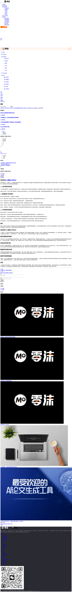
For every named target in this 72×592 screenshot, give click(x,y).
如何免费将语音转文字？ (5, 164)
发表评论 (2, 280)
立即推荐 (2, 177)
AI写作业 (2, 173)
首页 (3, 131)
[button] (3, 57)
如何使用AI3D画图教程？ (5, 165)
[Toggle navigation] (0, 2)
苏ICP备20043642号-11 (20, 590)
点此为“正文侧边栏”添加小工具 (6, 523)
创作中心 (3, 101)
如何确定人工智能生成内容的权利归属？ (8, 162)
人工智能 (2, 174)
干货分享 (4, 132)
